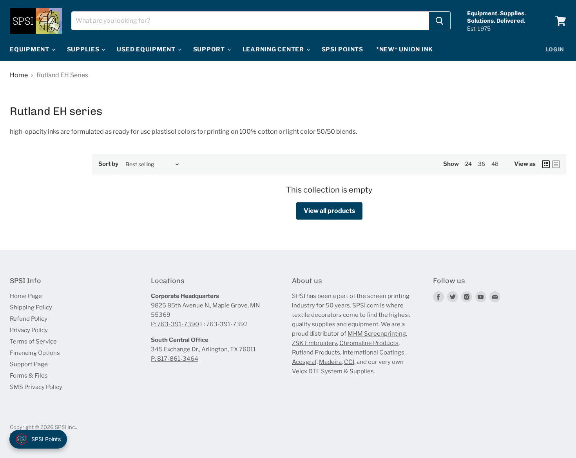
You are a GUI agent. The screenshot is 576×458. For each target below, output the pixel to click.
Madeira (330, 361)
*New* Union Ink (404, 49)
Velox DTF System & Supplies (333, 371)
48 (494, 163)
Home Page (26, 296)
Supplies (84, 49)
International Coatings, (374, 352)
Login (555, 49)
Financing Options (35, 352)
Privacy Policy (29, 330)
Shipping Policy (31, 307)
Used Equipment (147, 49)
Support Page (29, 364)
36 (481, 163)
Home (19, 75)
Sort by (108, 164)
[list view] (556, 164)
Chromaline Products (368, 343)
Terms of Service (33, 341)
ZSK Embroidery (314, 343)
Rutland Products (316, 352)
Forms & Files (29, 375)
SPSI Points (342, 49)
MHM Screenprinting (377, 333)
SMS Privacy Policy (36, 387)
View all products (329, 210)
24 (468, 163)
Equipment (30, 49)
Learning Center (274, 49)
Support (209, 49)
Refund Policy (28, 318)
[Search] (439, 21)
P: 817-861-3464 (174, 358)
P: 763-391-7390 (175, 324)
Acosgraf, (305, 361)
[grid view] (546, 164)
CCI (349, 361)
